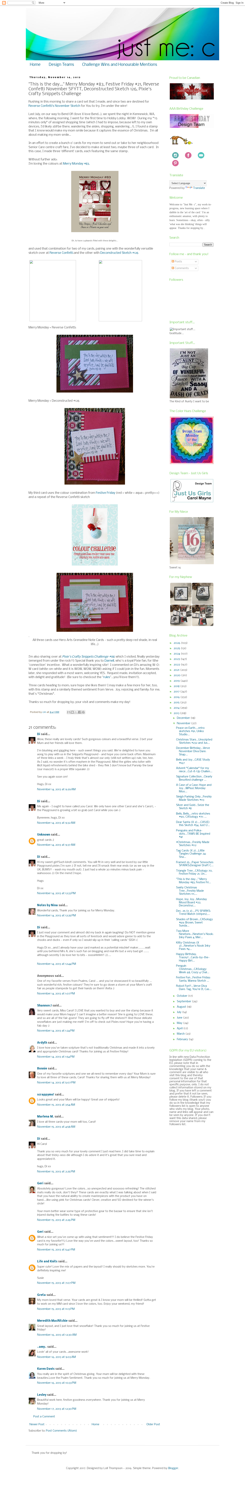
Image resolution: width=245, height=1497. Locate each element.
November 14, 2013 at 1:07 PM (56, 993)
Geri (40, 1183)
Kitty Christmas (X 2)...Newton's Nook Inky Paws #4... (193, 946)
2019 (177, 680)
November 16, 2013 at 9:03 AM (56, 1357)
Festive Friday (105, 493)
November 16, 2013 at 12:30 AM (57, 1334)
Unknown (43, 834)
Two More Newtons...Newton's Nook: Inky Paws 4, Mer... (194, 934)
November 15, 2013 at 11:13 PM (56, 1309)
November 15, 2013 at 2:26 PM (56, 1220)
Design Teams (61, 65)
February (183, 1039)
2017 (177, 691)
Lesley (42, 1395)
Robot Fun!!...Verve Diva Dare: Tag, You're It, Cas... (194, 987)
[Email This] (69, 712)
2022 (177, 664)
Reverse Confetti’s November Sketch (55, 106)
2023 (177, 659)
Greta (41, 1295)
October (182, 995)
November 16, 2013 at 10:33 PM (56, 1382)
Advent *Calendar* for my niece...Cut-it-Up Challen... (194, 770)
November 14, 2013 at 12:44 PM (56, 964)
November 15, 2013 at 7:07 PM (56, 1283)
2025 (177, 648)
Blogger (173, 1468)
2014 (177, 707)
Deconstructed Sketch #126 (119, 253)
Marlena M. (45, 1116)
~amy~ (42, 1346)
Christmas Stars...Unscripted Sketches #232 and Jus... (194, 741)
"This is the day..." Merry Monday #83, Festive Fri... (193, 881)
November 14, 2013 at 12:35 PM (56, 915)
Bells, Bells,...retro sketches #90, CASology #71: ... (193, 815)
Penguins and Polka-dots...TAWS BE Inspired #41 (193, 834)
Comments (181, 268)
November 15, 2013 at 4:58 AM (56, 1126)
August (182, 1006)
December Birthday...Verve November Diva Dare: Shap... (193, 751)
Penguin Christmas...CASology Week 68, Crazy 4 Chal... (192, 969)
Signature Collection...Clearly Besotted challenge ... (194, 778)
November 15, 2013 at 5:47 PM (56, 1249)
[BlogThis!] (72, 712)
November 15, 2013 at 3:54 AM (56, 1104)
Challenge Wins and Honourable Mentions (119, 65)
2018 (177, 686)
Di (38, 734)
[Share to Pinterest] (83, 712)
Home (35, 65)
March (181, 1033)
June (180, 1017)
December (184, 718)
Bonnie (42, 1068)
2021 (177, 670)
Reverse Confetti (61, 253)
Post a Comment (44, 1416)
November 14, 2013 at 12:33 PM (56, 893)
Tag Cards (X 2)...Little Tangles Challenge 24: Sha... (191, 854)
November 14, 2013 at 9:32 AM (56, 822)
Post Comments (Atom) (61, 1430)
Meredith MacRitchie (52, 1320)
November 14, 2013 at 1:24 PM (55, 1030)
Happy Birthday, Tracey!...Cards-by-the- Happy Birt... (193, 957)
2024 (177, 653)
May (180, 1023)
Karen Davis (46, 1368)
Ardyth (42, 1042)
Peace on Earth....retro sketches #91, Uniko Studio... (190, 731)
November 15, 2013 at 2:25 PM (56, 1171)
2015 (177, 702)
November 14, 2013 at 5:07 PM (56, 1082)
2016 (177, 697)
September (184, 1001)
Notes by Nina (47, 905)
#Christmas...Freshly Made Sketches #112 (192, 844)
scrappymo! (45, 1094)
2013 (177, 713)
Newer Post (36, 1424)
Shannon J (44, 1005)
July (179, 1012)
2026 (177, 643)
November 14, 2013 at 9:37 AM (56, 844)
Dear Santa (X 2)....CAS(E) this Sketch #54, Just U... (193, 824)
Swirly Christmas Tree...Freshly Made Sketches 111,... (190, 891)
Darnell (109, 660)
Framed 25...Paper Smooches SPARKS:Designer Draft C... (194, 864)
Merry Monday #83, (76, 163)
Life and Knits (47, 1261)
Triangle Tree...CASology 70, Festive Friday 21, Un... (194, 872)
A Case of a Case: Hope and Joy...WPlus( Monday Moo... (194, 788)
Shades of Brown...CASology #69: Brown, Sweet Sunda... (194, 922)
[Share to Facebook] (80, 712)
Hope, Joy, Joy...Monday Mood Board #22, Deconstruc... (191, 902)
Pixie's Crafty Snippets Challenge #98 (88, 656)
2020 (177, 675)
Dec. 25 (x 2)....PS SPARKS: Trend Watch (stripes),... (193, 912)
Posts (178, 261)
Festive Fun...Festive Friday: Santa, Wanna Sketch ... (193, 979)
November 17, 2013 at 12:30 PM (56, 1408)
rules (106, 677)
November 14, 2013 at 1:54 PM (55, 1056)
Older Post (153, 1424)
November (184, 723)
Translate (199, 188)
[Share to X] (76, 712)
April (180, 1028)
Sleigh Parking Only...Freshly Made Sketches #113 (194, 798)
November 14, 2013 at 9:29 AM (56, 789)
